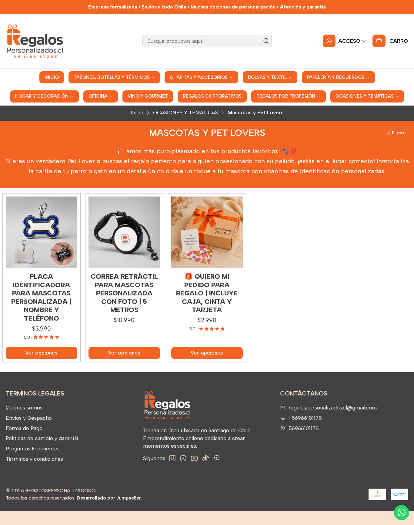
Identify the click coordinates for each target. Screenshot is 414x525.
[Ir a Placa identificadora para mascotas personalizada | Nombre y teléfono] (41, 232)
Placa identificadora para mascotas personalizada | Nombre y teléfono (41, 297)
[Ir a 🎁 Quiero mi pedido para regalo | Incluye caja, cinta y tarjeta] (207, 232)
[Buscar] (266, 41)
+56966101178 (305, 418)
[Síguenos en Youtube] (194, 458)
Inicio (137, 112)
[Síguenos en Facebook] (183, 458)
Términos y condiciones (34, 459)
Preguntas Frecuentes (33, 448)
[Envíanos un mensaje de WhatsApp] (401, 512)
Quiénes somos (24, 407)
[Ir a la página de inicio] (35, 41)
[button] (396, 133)
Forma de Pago (24, 428)
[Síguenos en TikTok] (205, 458)
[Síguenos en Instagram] (172, 458)
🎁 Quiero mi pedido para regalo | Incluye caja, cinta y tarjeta (207, 293)
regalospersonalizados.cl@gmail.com (333, 407)
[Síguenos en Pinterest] (216, 458)
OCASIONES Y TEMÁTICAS (185, 112)
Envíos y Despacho (29, 418)
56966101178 (304, 428)
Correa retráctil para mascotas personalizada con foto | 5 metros (124, 293)
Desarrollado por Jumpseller (109, 498)
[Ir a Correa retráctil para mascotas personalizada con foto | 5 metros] (124, 232)
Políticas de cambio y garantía (42, 438)
